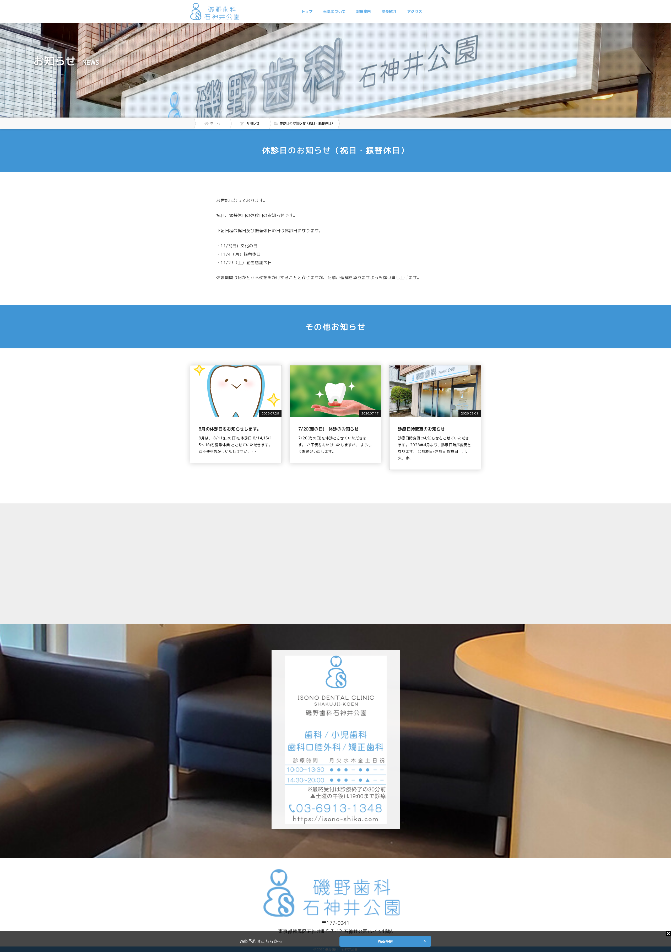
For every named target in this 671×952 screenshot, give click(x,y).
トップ (307, 11)
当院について (334, 11)
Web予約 (385, 941)
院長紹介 (389, 11)
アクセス (414, 11)
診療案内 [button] (363, 11)
